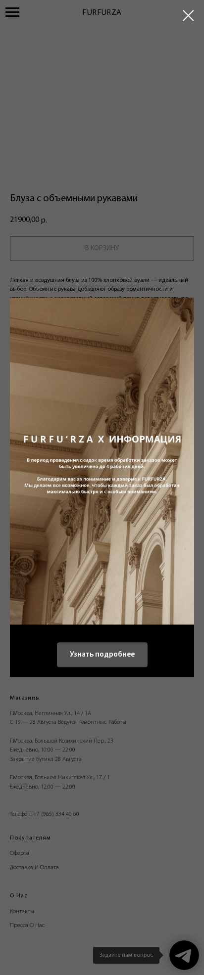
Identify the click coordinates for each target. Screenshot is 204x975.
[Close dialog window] (188, 15)
